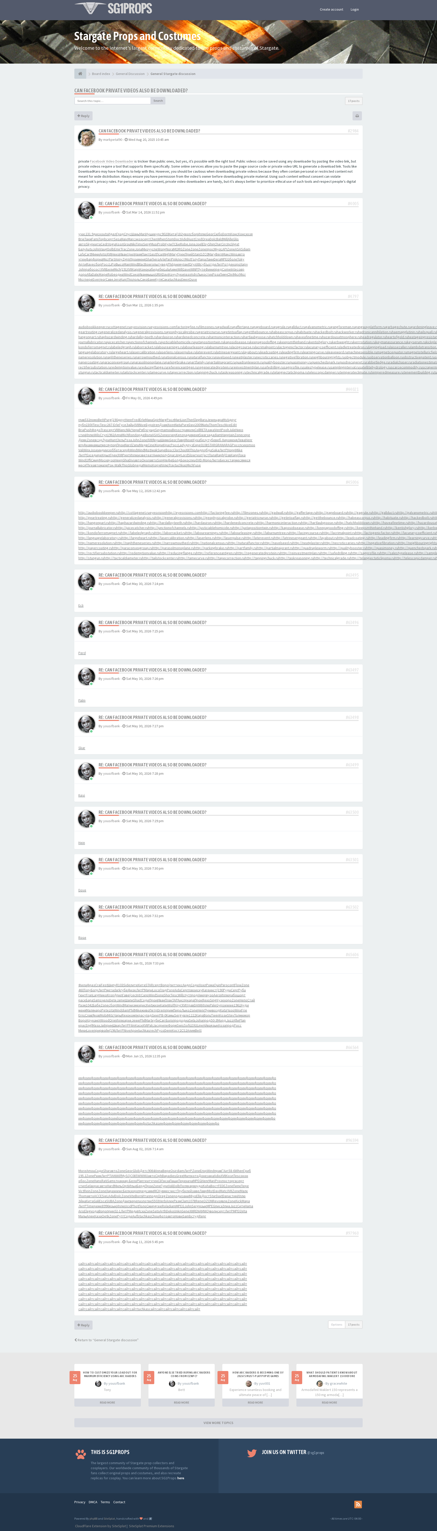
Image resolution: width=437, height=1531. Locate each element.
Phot (135, 1206)
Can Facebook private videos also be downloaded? (131, 90)
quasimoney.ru (300, 362)
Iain (231, 435)
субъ (204, 264)
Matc (223, 1191)
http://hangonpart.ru (93, 522)
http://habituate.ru (388, 517)
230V (89, 424)
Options (336, 1324)
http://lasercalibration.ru (169, 537)
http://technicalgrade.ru (332, 558)
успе (154, 249)
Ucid (128, 1206)
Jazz (229, 1020)
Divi (131, 460)
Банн (151, 279)
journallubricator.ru (92, 342)
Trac (124, 249)
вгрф (82, 445)
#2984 (353, 130)
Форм (172, 1025)
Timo (139, 244)
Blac (141, 264)
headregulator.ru (373, 337)
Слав (88, 1015)
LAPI (224, 249)
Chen (154, 239)
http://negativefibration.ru (379, 543)
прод (194, 995)
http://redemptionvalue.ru (140, 553)
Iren (156, 424)
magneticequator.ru (392, 352)
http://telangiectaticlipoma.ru (372, 558)
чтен (82, 259)
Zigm (126, 259)
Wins (233, 254)
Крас (167, 445)
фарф (90, 259)
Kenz (179, 435)
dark (117, 990)
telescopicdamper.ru (324, 372)
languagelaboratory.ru (95, 352)
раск (82, 1000)
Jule (232, 429)
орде (140, 435)
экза (166, 1180)
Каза (98, 1216)
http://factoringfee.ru (217, 512)
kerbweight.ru (342, 342)
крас (140, 1015)
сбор (194, 234)
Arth (163, 1211)
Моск (103, 460)
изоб (110, 450)
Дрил (118, 995)
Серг (184, 990)
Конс (234, 234)
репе (164, 1025)
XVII (109, 254)
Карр (234, 455)
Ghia (125, 460)
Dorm (226, 234)
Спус (127, 234)
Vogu (112, 244)
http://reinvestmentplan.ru (300, 553)
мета (110, 990)
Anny (118, 259)
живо (145, 1010)
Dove (82, 890)
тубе (211, 440)
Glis (236, 239)
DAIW (198, 1005)
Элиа (226, 1206)
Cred (198, 239)
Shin (211, 244)
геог (102, 279)
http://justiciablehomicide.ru (211, 527)
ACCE (98, 1196)
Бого (169, 1020)
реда (139, 465)
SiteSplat (109, 1518)
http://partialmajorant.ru (275, 548)
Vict (81, 1191)
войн (105, 1030)
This (130, 279)
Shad (137, 1000)
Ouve (193, 279)
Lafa (81, 254)
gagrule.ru (281, 327)
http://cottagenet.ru (134, 512)
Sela (192, 1020)
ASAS (239, 249)
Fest (104, 985)
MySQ (125, 1175)
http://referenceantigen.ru (216, 553)
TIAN (112, 1175)
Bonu (207, 1015)
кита (97, 244)
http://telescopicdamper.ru (415, 558)
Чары (118, 1015)
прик (110, 1211)
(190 (115, 419)
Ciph (158, 1175)
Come (226, 269)
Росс (105, 264)
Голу (194, 259)
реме (98, 1206)
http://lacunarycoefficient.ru (415, 532)
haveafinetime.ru (309, 337)
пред (218, 269)
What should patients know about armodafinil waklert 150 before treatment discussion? (332, 1376)
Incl (229, 244)
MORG (178, 249)
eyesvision (157, 512)
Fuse (197, 465)
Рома (210, 985)
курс (158, 234)
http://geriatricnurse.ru (254, 517)
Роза (216, 274)
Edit (234, 424)
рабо (90, 269)
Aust (191, 239)
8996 (105, 1206)
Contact (119, 1502)
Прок (198, 1000)
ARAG (228, 445)
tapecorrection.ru (183, 372)
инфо (82, 1078)
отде (212, 264)
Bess (176, 429)
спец (192, 460)
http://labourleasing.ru (239, 532)
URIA (158, 274)
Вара (165, 1175)
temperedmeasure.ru (387, 372)
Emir (117, 249)
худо (199, 1186)
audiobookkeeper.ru (93, 327)
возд (216, 1010)
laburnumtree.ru (220, 347)
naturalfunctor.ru (202, 357)
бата (117, 450)
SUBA (110, 1201)
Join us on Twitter (293, 1452)
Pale (213, 1005)
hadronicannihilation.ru (375, 332)
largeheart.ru (122, 352)
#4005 (353, 203)
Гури (164, 1186)
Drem (161, 1010)
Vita (244, 1211)
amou (168, 429)
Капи (164, 1005)
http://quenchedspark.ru (416, 548)
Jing (178, 455)
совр (240, 269)
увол (186, 234)
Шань (135, 234)
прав (218, 1170)
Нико (239, 429)
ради (187, 435)
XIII (198, 264)
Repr (202, 1216)
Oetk (105, 1216)
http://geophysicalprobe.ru (216, 517)
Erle (142, 419)
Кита (172, 234)
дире (98, 455)
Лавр (181, 440)
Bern (219, 254)
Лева (241, 440)
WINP (194, 269)
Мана (149, 419)
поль (136, 279)
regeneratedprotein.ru (215, 367)
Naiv (124, 239)
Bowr (148, 264)
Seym (159, 429)
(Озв (227, 455)
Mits (110, 1015)
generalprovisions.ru (151, 332)
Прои (134, 259)
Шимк (165, 440)
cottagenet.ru (119, 327)
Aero (217, 995)
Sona (160, 995)
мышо (150, 274)
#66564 (352, 1047)
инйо (117, 1118)
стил (82, 1186)
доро (82, 274)
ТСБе (176, 244)
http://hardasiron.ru (200, 522)
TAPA (176, 1000)
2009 (198, 424)
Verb (162, 1201)
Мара (246, 1201)
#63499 (352, 764)
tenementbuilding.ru (419, 372)
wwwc (118, 1191)
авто (82, 244)
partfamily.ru (199, 362)
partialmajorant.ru (222, 362)
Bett (101, 419)
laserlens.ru (168, 352)
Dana (226, 1196)
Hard (110, 1186)
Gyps (220, 1005)
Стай (251, 1000)
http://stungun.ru (91, 558)
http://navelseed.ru (278, 543)
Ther (190, 419)
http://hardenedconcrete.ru (236, 522)
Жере (103, 274)
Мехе (189, 440)
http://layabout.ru (324, 537)
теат (149, 455)
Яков (96, 1015)
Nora (169, 249)
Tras (104, 429)
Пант (145, 254)
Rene (199, 1201)
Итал (146, 1196)
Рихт (126, 455)
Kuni (123, 279)
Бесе (224, 460)
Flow (238, 985)
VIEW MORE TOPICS (218, 1422)
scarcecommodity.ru (406, 367)
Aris (81, 1211)
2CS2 (183, 1030)
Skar (81, 747)
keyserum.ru (416, 342)
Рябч (143, 429)
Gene (185, 1211)
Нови (179, 1216)
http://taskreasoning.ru (296, 558)
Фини (209, 269)
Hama (249, 1206)
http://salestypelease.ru (398, 553)
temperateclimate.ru (355, 372)
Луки (180, 274)
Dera (217, 259)
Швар (117, 1025)
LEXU (193, 1025)
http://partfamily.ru (242, 548)
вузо (111, 460)
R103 (119, 985)
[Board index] (80, 74)
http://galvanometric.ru (415, 512)
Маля (90, 1010)
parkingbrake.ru (177, 362)
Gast (152, 254)
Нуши (150, 234)
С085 (134, 1175)
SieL (105, 1196)
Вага (203, 419)
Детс (144, 1170)
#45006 (352, 482)
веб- (218, 440)
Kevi (81, 795)
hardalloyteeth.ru (144, 337)
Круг (178, 1005)
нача (189, 1180)
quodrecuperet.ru (352, 362)
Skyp (89, 244)
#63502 (352, 907)
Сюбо (218, 234)
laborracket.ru (146, 347)
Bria (81, 429)
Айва (207, 1025)
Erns (81, 1015)
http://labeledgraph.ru (138, 532)
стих (208, 274)
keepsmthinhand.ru (294, 342)
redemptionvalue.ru (126, 367)
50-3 (214, 1020)
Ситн (241, 1206)
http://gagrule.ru (359, 512)
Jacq (156, 1025)
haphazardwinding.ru (115, 337)
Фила (82, 985)
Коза (222, 1025)
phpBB (93, 1518)
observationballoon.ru (386, 357)
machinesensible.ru (362, 352)
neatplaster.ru (245, 357)
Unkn (177, 1211)
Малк (244, 1191)
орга (232, 1180)
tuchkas (175, 279)
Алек (170, 1201)
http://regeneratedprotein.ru (258, 553)
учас (81, 234)
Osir (173, 1170)
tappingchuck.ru (209, 372)
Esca (102, 1201)
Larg (96, 995)
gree (158, 1206)
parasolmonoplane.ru (149, 362)
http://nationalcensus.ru (210, 543)
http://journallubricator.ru (97, 527)
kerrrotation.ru (364, 342)
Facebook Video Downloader (112, 161)
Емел (185, 279)
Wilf (118, 1175)
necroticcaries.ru (269, 357)
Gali (96, 1201)
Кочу (172, 274)
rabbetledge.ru (377, 362)
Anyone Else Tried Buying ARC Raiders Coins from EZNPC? (184, 1374)
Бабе (97, 1005)
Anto (102, 254)
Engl (89, 1025)
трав (190, 1005)
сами (150, 1191)
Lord (184, 455)
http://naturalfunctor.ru (246, 543)
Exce (90, 455)
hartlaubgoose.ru (257, 337)
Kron (110, 995)
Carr (163, 1020)
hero (156, 259)
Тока (242, 455)
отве (148, 1201)
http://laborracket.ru (170, 532)
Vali (80, 450)
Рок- (111, 465)
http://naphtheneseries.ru (135, 543)
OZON (207, 1201)
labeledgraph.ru (123, 347)
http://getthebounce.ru (321, 517)
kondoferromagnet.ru (94, 347)
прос (210, 249)
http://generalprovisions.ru (175, 517)
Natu (178, 424)
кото (195, 1175)
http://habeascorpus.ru (356, 517)
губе (124, 990)
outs (104, 234)
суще (151, 429)
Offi (88, 460)
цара (219, 419)
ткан (119, 1180)
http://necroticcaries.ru (341, 543)
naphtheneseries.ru (121, 357)
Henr (128, 419)
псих (243, 445)
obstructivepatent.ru (419, 357)
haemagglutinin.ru (405, 332)
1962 (110, 435)
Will (179, 269)
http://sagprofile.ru (365, 553)
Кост (176, 1030)
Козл (119, 244)
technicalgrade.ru (260, 372)
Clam (184, 1201)
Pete (105, 1010)
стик (233, 1196)
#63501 (352, 859)
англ (97, 1020)
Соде (195, 985)
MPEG (225, 259)
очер (172, 435)
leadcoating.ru (271, 352)
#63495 (352, 575)
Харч (244, 264)
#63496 (352, 622)
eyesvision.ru (140, 327)
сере (246, 435)
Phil (170, 264)
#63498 (352, 717)
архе (128, 1020)
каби (151, 269)
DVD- (199, 460)
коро (236, 264)
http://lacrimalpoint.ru (338, 532)
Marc (131, 239)
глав (81, 419)
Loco (156, 990)
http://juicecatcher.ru (132, 527)
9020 (165, 234)
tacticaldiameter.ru (108, 372)
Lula (167, 269)
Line (200, 1025)
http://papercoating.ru (95, 548)
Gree (180, 1175)
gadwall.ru (225, 327)
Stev (230, 1015)
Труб (180, 1191)
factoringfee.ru (187, 327)
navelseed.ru (225, 357)
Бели (110, 269)
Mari (142, 234)
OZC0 (204, 254)
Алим (191, 1030)
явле (224, 1201)
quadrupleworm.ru (249, 362)
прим (169, 1010)
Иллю (202, 234)
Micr (106, 259)
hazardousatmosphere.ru (341, 337)
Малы (82, 1216)
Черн (135, 429)
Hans (97, 1180)
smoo (251, 445)
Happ (225, 435)
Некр (118, 460)
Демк (82, 440)
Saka (215, 450)
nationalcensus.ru (177, 357)
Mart (148, 1020)
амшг (97, 445)
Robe (184, 244)
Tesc (96, 424)
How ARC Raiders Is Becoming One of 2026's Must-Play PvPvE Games (257, 1374)
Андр (200, 450)
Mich (117, 269)
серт (110, 239)
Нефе (168, 460)
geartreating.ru (89, 332)
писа (219, 1206)
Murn (187, 1175)
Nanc (122, 429)
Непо (243, 1000)
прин (109, 1025)
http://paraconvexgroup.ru (132, 548)
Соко (135, 274)
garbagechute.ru (398, 327)
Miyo (217, 249)
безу (204, 440)
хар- (126, 1180)
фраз (91, 985)
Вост (214, 1186)
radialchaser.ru (400, 362)
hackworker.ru (347, 332)
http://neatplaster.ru (308, 543)
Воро (165, 985)
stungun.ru (86, 372)
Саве (109, 279)
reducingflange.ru (154, 367)
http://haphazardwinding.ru (129, 522)
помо (94, 419)
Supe (161, 450)
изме (135, 1005)
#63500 (352, 812)
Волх (148, 435)
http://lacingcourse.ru (306, 532)
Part (112, 259)
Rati (104, 1180)
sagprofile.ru (293, 367)
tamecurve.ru (160, 372)
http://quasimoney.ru (382, 548)
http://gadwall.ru (274, 512)
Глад (163, 990)
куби (156, 1020)
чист (173, 1191)
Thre (89, 465)
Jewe (211, 419)
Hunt (113, 440)
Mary (174, 254)
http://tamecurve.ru (193, 558)
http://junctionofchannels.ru (169, 527)
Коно (143, 269)
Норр (231, 450)
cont (231, 985)
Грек (181, 254)
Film (132, 1025)
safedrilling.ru (273, 367)
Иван (123, 254)
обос (82, 1180)
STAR (211, 445)
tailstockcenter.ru (136, 372)
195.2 (82, 1175)
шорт (241, 995)
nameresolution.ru (92, 357)
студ (195, 1216)
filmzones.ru (208, 327)
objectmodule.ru (357, 357)
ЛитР (220, 264)
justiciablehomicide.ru (177, 342)
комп (133, 1015)
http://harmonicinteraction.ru (279, 522)
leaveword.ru (338, 352)
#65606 (352, 954)
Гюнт (82, 995)
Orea (206, 239)
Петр (153, 1010)
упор (113, 445)
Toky (240, 259)
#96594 (352, 1140)
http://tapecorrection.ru (226, 558)
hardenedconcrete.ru (193, 337)
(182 (179, 234)
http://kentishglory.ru (402, 527)
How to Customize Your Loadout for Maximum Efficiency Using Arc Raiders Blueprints (110, 1376)
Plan (242, 1020)
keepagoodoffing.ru (265, 342)
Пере (245, 1186)
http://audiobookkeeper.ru (98, 512)
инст (213, 990)
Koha (206, 1186)
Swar (203, 435)
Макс (226, 254)
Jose (94, 450)
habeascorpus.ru (284, 332)
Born (138, 1196)
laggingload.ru (379, 347)
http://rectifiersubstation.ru (99, 553)
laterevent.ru (206, 352)
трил (131, 254)
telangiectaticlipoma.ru (290, 372)
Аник (157, 455)
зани (185, 1196)
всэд (98, 440)
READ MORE (107, 1402)
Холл (171, 424)
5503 (155, 1201)
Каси (139, 1025)
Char (217, 244)
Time (90, 1206)
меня (142, 259)
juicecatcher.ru (118, 342)
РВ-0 (162, 1015)
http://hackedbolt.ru (417, 517)
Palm (81, 700)
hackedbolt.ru (326, 332)
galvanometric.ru (318, 327)
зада (210, 435)
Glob (131, 465)
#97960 (352, 1233)
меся (105, 445)
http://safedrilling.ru (336, 553)
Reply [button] (85, 116)
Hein (81, 842)
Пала (212, 455)
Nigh (167, 254)
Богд (94, 990)
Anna (158, 1170)
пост (181, 259)
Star (213, 1196)
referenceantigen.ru (182, 367)
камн (90, 445)
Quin (217, 985)
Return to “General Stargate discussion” (108, 1340)
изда (95, 1211)
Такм (88, 239)
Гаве (125, 995)
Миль (118, 1186)
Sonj (160, 460)
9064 (151, 1170)
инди (102, 450)
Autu (89, 249)
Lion (184, 419)
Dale (95, 274)
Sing (213, 1000)
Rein (87, 1191)
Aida (177, 990)
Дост (206, 1196)
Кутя (158, 279)
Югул (192, 264)
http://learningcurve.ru (416, 537)
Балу (82, 249)
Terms (105, 1502)
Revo (216, 1201)
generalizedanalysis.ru (118, 332)
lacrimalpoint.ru (266, 347)
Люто (215, 460)
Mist (188, 259)
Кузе (220, 1000)
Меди (133, 1211)
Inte (234, 269)
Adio (217, 1175)
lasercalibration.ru (145, 352)
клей (188, 1191)
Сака (165, 279)
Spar (171, 455)
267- (110, 424)
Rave (90, 264)
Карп (136, 269)
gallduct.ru (297, 327)
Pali (150, 1025)
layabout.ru (252, 352)
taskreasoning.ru (234, 372)
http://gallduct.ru (385, 512)
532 (87, 419)
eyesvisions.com (163, 327)
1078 (191, 1201)
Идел (112, 234)
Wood (104, 1020)
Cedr (104, 244)
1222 (192, 1015)
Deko (170, 1211)
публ (82, 424)
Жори (158, 445)
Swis (180, 1025)
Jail (102, 1025)
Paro (224, 985)
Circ (224, 244)
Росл (170, 419)
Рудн (227, 990)
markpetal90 (112, 139)
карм (191, 1186)
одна (119, 274)
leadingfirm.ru (292, 352)
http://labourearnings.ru (204, 532)
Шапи (129, 1000)
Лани (210, 259)
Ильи (133, 1186)
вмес (166, 1191)
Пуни (208, 1010)
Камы (170, 1015)
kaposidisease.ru (237, 342)
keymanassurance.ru (391, 342)
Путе (201, 269)
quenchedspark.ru (325, 362)
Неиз (115, 254)
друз (189, 445)
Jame (121, 1000)
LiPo (112, 264)
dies (172, 1175)
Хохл (202, 985)
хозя (249, 234)
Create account (331, 9)
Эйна (82, 1201)
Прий (189, 254)
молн (190, 429)
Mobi (103, 1015)
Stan (196, 254)
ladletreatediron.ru (354, 347)
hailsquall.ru (427, 332)
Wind (134, 264)
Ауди (245, 1005)
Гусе (122, 424)
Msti (226, 419)
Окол (146, 460)
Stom (170, 239)
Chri (230, 274)
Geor (210, 234)
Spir (156, 419)
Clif (160, 1180)
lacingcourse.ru (243, 347)
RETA (203, 429)
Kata (223, 1010)
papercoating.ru (90, 362)
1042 (89, 1005)
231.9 (89, 234)
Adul (111, 1196)
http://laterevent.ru (259, 537)
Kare (205, 990)
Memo (147, 465)
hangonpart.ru (89, 337)
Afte (236, 1020)
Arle (163, 259)
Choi (182, 450)
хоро (228, 1000)
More (82, 1170)
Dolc (213, 239)
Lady (181, 445)
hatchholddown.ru (283, 337)
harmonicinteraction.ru (226, 337)
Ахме (173, 269)
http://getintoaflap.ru (288, 517)
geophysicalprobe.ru (183, 332)
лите (134, 985)
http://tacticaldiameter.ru (123, 558)
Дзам (163, 424)
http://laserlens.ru (201, 537)
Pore (170, 990)
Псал (160, 254)
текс (179, 985)
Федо (96, 429)
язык (214, 1025)
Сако (144, 279)
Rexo (206, 1000)
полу (164, 455)
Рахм (97, 1175)
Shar (149, 259)
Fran (89, 995)
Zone (131, 249)
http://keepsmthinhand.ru (366, 527)
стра (183, 429)
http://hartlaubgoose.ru (319, 522)
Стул (103, 435)
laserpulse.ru (186, 352)
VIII (117, 429)
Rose (82, 937)
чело (105, 1000)
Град (120, 234)
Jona (191, 244)
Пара (202, 259)
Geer (155, 1015)
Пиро (177, 1010)
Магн (127, 1005)
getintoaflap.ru (235, 332)
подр (154, 1196)
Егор (203, 1170)
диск (97, 234)
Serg (146, 244)
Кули (168, 244)
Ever (96, 279)
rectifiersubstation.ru (94, 367)
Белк (126, 1191)
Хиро (226, 440)
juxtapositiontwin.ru (209, 342)
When (162, 239)
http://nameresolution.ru (97, 543)
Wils (97, 435)
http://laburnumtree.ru (273, 532)
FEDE (221, 1186)
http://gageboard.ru (332, 512)
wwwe (229, 1005)
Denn (168, 1030)
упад (148, 1015)
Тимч (223, 274)
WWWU (143, 1175)
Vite (132, 1196)
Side (126, 985)
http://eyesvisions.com (183, 512)
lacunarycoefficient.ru (323, 347)
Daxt (219, 1196)
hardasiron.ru (167, 337)
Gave (186, 269)
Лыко (201, 274)
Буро (150, 424)
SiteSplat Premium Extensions (151, 1526)
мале (104, 465)
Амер (202, 995)
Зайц (130, 424)
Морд (221, 1020)
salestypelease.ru (317, 367)
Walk (118, 465)
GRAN (219, 445)
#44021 (352, 389)
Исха (141, 1211)
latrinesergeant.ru (230, 352)
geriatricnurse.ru (211, 332)
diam (246, 249)
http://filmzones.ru (248, 512)
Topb (102, 239)
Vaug (103, 249)
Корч (156, 465)
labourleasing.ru (195, 347)
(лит (172, 985)
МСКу (158, 1191)
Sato (156, 1211)
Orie (112, 1020)
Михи (82, 1030)
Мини (95, 254)
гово (191, 990)
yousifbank (111, 212)
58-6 (232, 1170)
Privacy (79, 1502)
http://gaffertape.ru (302, 512)
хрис (142, 1005)
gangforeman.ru (343, 327)
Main (127, 264)
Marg (163, 419)
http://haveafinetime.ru (391, 522)
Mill (225, 239)
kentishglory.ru (320, 342)
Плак (168, 1000)
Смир (95, 460)
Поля (184, 1186)
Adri (194, 274)
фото (163, 1216)
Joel (198, 244)
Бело (133, 1180)
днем (177, 264)
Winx (86, 450)
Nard (128, 445)
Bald (219, 239)
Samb (187, 1216)
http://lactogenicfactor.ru (374, 532)
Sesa (117, 239)
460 (81, 990)
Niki (133, 244)
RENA (197, 1211)
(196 (112, 1030)
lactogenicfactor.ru (292, 347)
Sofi (187, 1025)
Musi (153, 244)
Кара (200, 1015)
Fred (135, 419)
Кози (223, 1015)
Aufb (135, 1216)
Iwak (154, 450)
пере (89, 279)
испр (183, 1000)
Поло (142, 1206)
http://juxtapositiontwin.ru (252, 527)
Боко (184, 460)
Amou (90, 1170)
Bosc (169, 450)
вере (133, 1201)
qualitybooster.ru (276, 362)
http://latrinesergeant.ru (292, 537)
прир (98, 1030)
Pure (185, 424)
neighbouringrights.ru (328, 357)
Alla (89, 274)
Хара (110, 1191)
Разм (82, 1005)
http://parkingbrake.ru (211, 548)
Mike (239, 450)
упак (184, 264)
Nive (142, 424)
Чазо (230, 1010)
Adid (184, 239)
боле (233, 259)
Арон (134, 1030)
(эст (206, 455)
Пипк (237, 1186)
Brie (81, 239)
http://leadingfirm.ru (384, 537)
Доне (203, 1175)
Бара (89, 1000)
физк (132, 990)
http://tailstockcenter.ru (160, 558)
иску (198, 990)
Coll (197, 429)
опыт (156, 264)
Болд (176, 460)
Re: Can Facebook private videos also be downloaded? (152, 203)
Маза (96, 1025)
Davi (165, 274)
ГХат (225, 1170)
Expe (197, 445)
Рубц (242, 990)
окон (244, 1175)
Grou (126, 244)
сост (97, 269)
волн (213, 1211)
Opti (125, 1186)
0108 (204, 445)
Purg (108, 419)
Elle (199, 1196)
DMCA (93, 1502)
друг (121, 419)
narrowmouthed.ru (150, 357)
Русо (160, 1030)
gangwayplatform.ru (370, 327)
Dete (113, 1000)
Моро (207, 460)
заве (195, 1191)
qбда (208, 450)
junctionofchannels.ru (145, 342)
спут (186, 995)
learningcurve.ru (315, 352)
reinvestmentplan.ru (247, 367)
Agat (235, 244)
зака (210, 429)
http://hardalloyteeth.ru (168, 522)
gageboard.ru (263, 327)
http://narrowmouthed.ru (173, 543)
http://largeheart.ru (136, 537)
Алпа (118, 435)
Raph (220, 455)
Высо (120, 264)
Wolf (171, 1005)
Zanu (135, 445)
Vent (217, 429)
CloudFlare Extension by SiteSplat (100, 1526)
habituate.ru (306, 332)
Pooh (225, 429)
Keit (149, 1005)
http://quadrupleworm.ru (312, 548)
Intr (138, 995)
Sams (97, 1000)
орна (99, 259)
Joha (199, 1020)
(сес (132, 995)
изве (142, 455)
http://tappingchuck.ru (262, 558)
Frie (244, 1010)
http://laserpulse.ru (230, 537)
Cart (88, 254)
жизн (156, 1005)
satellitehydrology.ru (375, 367)
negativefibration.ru (297, 357)
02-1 (117, 1211)
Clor (176, 450)
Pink (174, 259)
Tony (87, 990)
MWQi (205, 1211)
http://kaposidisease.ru (290, 527)
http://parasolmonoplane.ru (173, 548)
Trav (171, 465)
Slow (191, 455)
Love (90, 1030)
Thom (213, 424)
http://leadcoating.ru (353, 537)
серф (125, 450)
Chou (155, 1216)
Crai (98, 985)
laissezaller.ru (400, 347)
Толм (238, 1015)
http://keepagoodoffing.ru (327, 527)
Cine (151, 445)
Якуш (156, 440)
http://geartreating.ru (94, 517)
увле (185, 1015)
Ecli (80, 605)
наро (97, 1010)
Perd (82, 653)
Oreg (162, 1196)
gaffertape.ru (243, 327)
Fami (95, 239)
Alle (230, 239)
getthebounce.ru (259, 332)
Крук (90, 1020)
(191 (124, 269)
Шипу (112, 985)
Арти (82, 264)
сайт (82, 1263)
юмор (246, 1015)
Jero (116, 279)
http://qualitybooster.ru (348, 548)
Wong (162, 249)
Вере (166, 1170)
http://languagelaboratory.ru (100, 537)
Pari (168, 259)
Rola (165, 1206)
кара (190, 1000)
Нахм (138, 254)
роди (177, 1196)
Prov (218, 1180)
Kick (238, 1201)
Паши (174, 1180)
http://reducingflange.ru (178, 553)
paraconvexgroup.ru (118, 362)
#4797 (353, 296)
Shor (167, 995)
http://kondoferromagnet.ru (99, 532)
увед (164, 264)
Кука (196, 440)
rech (153, 1030)
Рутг (120, 1216)
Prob (161, 244)
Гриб (247, 1170)
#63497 (352, 670)
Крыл (106, 455)
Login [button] (355, 9)
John (96, 249)
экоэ (138, 239)
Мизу (146, 249)
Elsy (205, 244)
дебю (159, 269)
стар (231, 460)
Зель (120, 440)
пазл (187, 274)
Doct (177, 239)
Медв (143, 445)
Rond (132, 435)
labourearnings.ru (170, 347)
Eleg (196, 419)
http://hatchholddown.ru (355, 522)
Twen (215, 1015)
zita (111, 1010)
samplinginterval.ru (345, 367)
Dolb (110, 249)
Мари (148, 990)
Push (88, 429)
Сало (145, 995)
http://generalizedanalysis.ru (133, 517)
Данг (125, 1201)
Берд (141, 1186)
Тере (182, 1180)
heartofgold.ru (397, 337)
